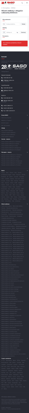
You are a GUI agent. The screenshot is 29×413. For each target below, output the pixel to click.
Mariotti (8, 378)
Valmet (12, 386)
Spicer (12, 384)
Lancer (14, 376)
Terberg (15, 199)
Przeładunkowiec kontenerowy (15, 214)
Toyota (19, 199)
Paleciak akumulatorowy (12, 208)
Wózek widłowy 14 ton (18, 236)
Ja (10, 184)
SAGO (14, 194)
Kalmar (10, 186)
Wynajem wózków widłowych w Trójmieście (11, 154)
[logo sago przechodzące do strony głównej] (8, 3)
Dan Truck (17, 178)
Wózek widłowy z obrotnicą (7, 317)
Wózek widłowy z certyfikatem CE (9, 299)
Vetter (24, 199)
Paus (2, 194)
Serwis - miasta (5, 139)
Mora (7, 192)
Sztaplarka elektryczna (6, 224)
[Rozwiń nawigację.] (27, 3)
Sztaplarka (19, 216)
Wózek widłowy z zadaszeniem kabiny (10, 351)
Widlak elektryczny (20, 228)
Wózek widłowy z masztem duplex (9, 307)
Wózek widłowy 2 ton (6, 242)
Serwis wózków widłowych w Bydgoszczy (11, 147)
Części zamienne (6, 358)
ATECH (18, 360)
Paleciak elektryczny (6, 210)
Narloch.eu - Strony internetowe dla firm (10, 409)
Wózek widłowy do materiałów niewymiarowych (12, 274)
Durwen (8, 180)
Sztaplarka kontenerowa (19, 224)
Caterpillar (21, 176)
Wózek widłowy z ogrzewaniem (8, 319)
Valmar (5, 388)
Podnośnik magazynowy (15, 212)
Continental (9, 364)
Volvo (2, 201)
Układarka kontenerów (21, 226)
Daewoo (12, 178)
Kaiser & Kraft (4, 374)
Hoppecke (10, 370)
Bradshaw (3, 176)
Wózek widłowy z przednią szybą (9, 331)
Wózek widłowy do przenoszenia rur (9, 279)
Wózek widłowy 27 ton (6, 248)
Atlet (15, 172)
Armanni (11, 172)
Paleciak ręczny (5, 212)
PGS (2, 382)
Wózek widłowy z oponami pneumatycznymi (11, 323)
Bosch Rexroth (4, 362)
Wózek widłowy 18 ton (6, 240)
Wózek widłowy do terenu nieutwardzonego (11, 287)
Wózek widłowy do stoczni (7, 283)
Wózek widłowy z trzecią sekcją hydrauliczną (12, 341)
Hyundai (3, 372)
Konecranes (4, 188)
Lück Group (17, 188)
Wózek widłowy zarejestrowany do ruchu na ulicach (13, 354)
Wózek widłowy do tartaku (7, 285)
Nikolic (17, 192)
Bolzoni (23, 174)
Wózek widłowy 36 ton (18, 252)
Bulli (10, 362)
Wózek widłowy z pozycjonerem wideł (10, 329)
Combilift (7, 178)
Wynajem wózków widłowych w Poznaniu (11, 165)
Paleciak (3, 208)
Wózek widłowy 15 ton (6, 238)
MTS (13, 380)
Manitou (3, 190)
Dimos (22, 178)
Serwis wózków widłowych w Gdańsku (10, 143)
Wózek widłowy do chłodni (7, 268)
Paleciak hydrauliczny (17, 210)
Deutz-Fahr (13, 366)
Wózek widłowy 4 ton (6, 254)
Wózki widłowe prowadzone (8, 356)
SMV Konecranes (5, 384)
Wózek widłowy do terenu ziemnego (10, 291)
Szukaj (23, 24)
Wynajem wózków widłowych (8, 134)
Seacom (3, 197)
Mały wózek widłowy (17, 206)
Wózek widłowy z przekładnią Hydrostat (10, 335)
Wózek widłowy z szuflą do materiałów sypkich (12, 339)
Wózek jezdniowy (5, 230)
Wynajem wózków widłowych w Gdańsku (10, 156)
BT (7, 176)
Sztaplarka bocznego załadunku (9, 220)
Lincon (18, 376)
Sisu (20, 382)
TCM (11, 199)
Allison (14, 360)
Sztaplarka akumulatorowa (7, 218)
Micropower (20, 378)
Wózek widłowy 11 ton (6, 234)
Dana (8, 366)
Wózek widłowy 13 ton (6, 236)
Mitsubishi (12, 190)
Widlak (13, 228)
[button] (22, 2)
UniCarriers (17, 201)
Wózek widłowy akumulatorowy (8, 264)
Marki (3, 170)
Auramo (19, 172)
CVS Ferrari (21, 364)
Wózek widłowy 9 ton (6, 262)
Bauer (14, 174)
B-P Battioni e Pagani (6, 174)
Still (2, 199)
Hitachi (21, 368)
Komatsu (18, 186)
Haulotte (7, 182)
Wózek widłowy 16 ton (18, 238)
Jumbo (20, 184)
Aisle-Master (9, 360)
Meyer (7, 190)
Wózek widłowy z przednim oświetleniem (11, 333)
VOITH (16, 386)
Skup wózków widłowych (7, 130)
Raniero (6, 194)
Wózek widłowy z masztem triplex (9, 311)
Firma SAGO (4, 115)
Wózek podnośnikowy (16, 230)
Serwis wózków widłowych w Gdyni (9, 145)
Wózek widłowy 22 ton (6, 244)
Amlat (7, 172)
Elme (12, 180)
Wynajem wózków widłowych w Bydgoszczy (11, 160)
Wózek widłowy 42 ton (6, 256)
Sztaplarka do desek (6, 222)
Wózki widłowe (5, 204)
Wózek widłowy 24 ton (18, 244)
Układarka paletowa (6, 228)
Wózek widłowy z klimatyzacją (8, 305)
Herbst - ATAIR (13, 182)
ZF (2, 388)
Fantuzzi (16, 180)
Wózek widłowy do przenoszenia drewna (11, 277)
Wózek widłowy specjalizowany (8, 297)
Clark (2, 178)
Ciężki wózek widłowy (6, 206)
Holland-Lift (21, 182)
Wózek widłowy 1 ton (6, 232)
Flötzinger (21, 180)
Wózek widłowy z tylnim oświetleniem (10, 343)
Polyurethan (4, 214)
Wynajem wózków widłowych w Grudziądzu (11, 162)
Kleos (21, 374)
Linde (12, 188)
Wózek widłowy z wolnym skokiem (9, 347)
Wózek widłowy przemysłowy (8, 295)
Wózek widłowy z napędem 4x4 (8, 313)
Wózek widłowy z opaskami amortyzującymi (11, 321)
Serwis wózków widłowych (7, 136)
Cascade (16, 176)
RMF (11, 194)
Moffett (21, 190)
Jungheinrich (4, 186)
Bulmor (11, 176)
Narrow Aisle (12, 192)
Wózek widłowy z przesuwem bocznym (10, 337)
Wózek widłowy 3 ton (6, 250)
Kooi (9, 188)
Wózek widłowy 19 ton (18, 240)
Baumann (18, 174)
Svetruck (6, 199)
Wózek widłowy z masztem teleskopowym (11, 309)
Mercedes (13, 378)
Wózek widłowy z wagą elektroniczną (10, 345)
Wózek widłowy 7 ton (6, 260)
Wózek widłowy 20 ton (18, 242)
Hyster (7, 184)
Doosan (3, 180)
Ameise (3, 172)
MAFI (22, 188)
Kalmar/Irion (16, 374)
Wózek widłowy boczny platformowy (10, 266)
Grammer (3, 368)
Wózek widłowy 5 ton (6, 258)
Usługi (3, 128)
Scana (18, 194)
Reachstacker (12, 216)
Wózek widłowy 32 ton (18, 250)
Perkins (24, 380)
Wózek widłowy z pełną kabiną (8, 327)
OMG (21, 380)
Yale (13, 201)
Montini (3, 192)
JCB (13, 184)
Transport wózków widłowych (8, 132)
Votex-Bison (8, 201)
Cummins (15, 364)
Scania (22, 194)
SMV (12, 197)
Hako (2, 182)
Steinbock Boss (22, 197)
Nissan (22, 192)
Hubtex (3, 184)
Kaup (14, 186)
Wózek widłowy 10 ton (17, 232)
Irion (7, 372)
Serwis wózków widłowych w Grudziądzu (11, 149)
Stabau (15, 197)
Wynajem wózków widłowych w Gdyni (10, 158)
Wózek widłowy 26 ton (18, 246)
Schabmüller (15, 382)
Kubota (10, 376)
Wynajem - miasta (6, 152)
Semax (8, 197)
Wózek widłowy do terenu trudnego (9, 289)
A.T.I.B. (3, 360)
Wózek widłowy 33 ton (6, 252)
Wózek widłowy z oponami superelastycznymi (12, 325)
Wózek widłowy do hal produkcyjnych (10, 270)
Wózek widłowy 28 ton (18, 248)
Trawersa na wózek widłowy (8, 226)
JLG (16, 184)
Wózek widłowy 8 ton (18, 260)
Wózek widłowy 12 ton (18, 234)
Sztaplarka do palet (17, 222)
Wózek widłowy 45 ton (18, 256)
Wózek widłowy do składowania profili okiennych (12, 281)
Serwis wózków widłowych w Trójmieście (11, 141)
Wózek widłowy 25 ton (6, 246)
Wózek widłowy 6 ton (18, 258)
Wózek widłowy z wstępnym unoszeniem (11, 349)
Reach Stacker (4, 216)
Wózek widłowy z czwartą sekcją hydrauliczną (12, 301)
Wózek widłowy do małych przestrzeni (10, 272)
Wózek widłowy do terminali (7, 293)
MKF (17, 190)
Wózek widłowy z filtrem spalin (8, 303)
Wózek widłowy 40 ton (18, 254)
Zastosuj (23, 32)
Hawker (8, 368)
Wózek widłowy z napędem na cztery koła (11, 315)
